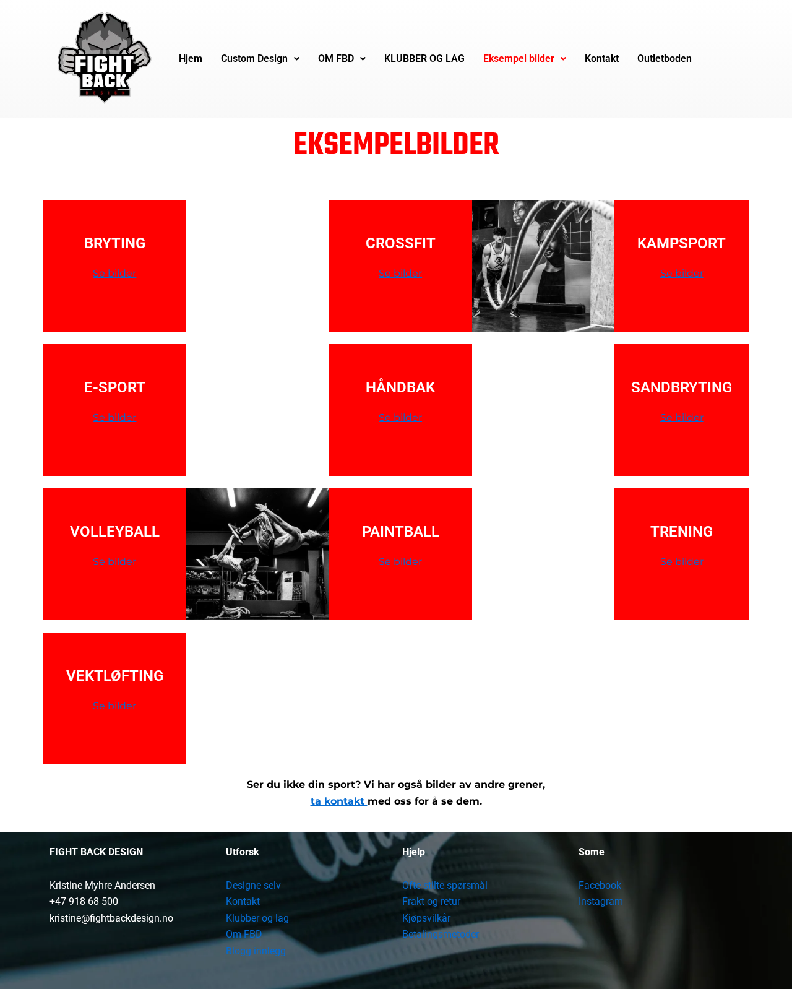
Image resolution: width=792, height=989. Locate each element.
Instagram (601, 901)
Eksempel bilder (518, 58)
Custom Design (254, 58)
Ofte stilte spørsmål (445, 885)
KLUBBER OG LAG (424, 58)
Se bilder (114, 273)
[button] (260, 59)
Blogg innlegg (256, 951)
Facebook (600, 885)
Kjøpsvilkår (426, 918)
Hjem (190, 58)
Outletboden (664, 58)
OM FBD (336, 58)
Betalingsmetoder (440, 934)
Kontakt (602, 58)
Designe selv (253, 885)
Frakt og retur (431, 901)
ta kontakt (339, 801)
